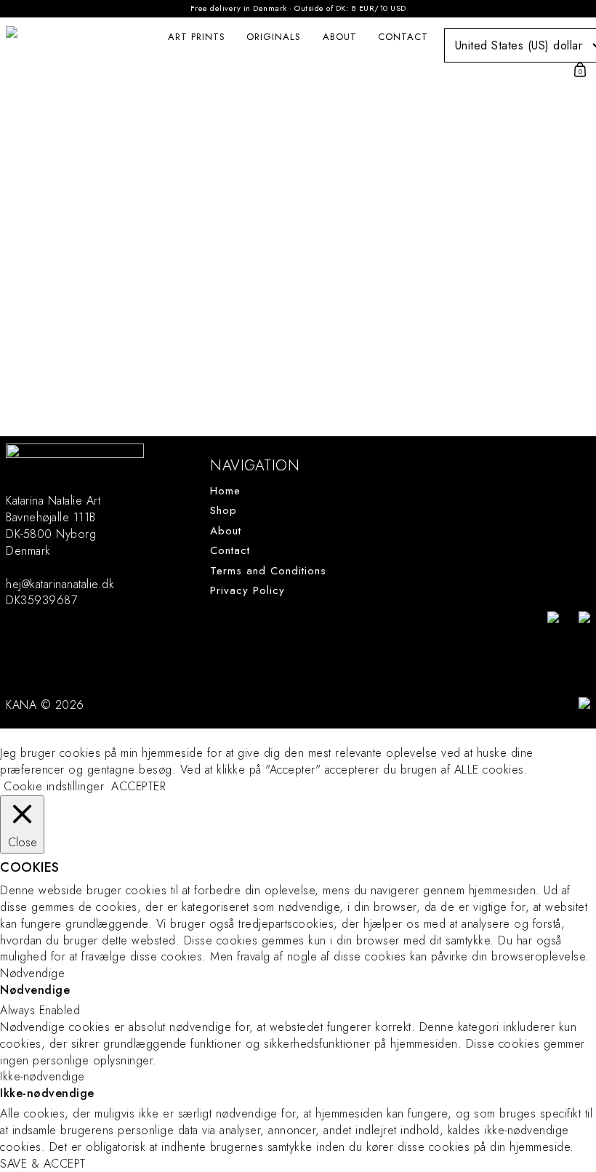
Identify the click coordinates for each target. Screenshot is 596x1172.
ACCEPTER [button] (138, 787)
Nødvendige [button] (32, 973)
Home (225, 491)
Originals (273, 37)
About (340, 37)
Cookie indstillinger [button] (54, 786)
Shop (223, 510)
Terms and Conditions (268, 571)
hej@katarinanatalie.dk (60, 584)
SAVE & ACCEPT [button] (43, 1163)
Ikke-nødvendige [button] (42, 1076)
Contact (403, 37)
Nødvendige (35, 990)
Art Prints (196, 37)
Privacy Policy (247, 590)
